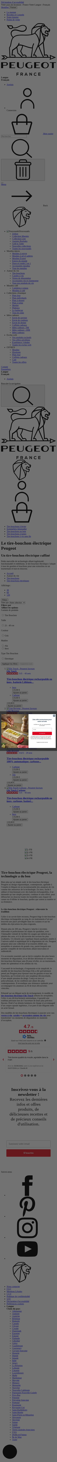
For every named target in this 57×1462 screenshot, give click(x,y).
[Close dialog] (54, 716)
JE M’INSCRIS (42, 733)
